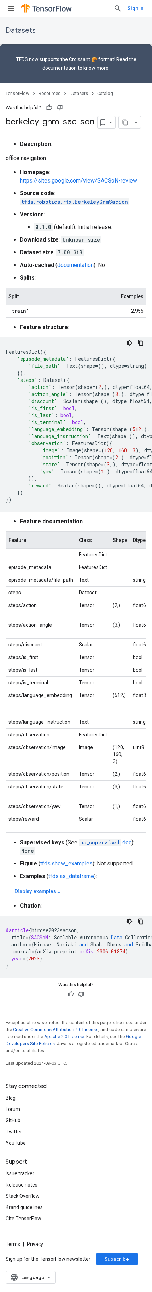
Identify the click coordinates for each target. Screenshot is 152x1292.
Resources (49, 93)
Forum (13, 1109)
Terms (13, 1244)
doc (105, 842)
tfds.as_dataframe (71, 876)
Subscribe (117, 1259)
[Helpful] (49, 107)
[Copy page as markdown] (125, 122)
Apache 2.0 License (64, 1036)
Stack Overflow (23, 1196)
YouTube (16, 1143)
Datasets (21, 30)
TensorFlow (17, 93)
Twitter (14, 1131)
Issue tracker (20, 1173)
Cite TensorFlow (23, 1218)
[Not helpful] (59, 107)
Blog (11, 1098)
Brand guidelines (24, 1207)
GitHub (13, 1120)
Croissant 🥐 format (91, 59)
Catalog (105, 93)
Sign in (136, 8)
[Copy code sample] (140, 342)
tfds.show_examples (66, 863)
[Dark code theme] (129, 342)
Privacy (35, 1244)
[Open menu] (11, 8)
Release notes (21, 1185)
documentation (59, 68)
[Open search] (117, 8)
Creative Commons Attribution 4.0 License (55, 1029)
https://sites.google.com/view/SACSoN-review (78, 180)
